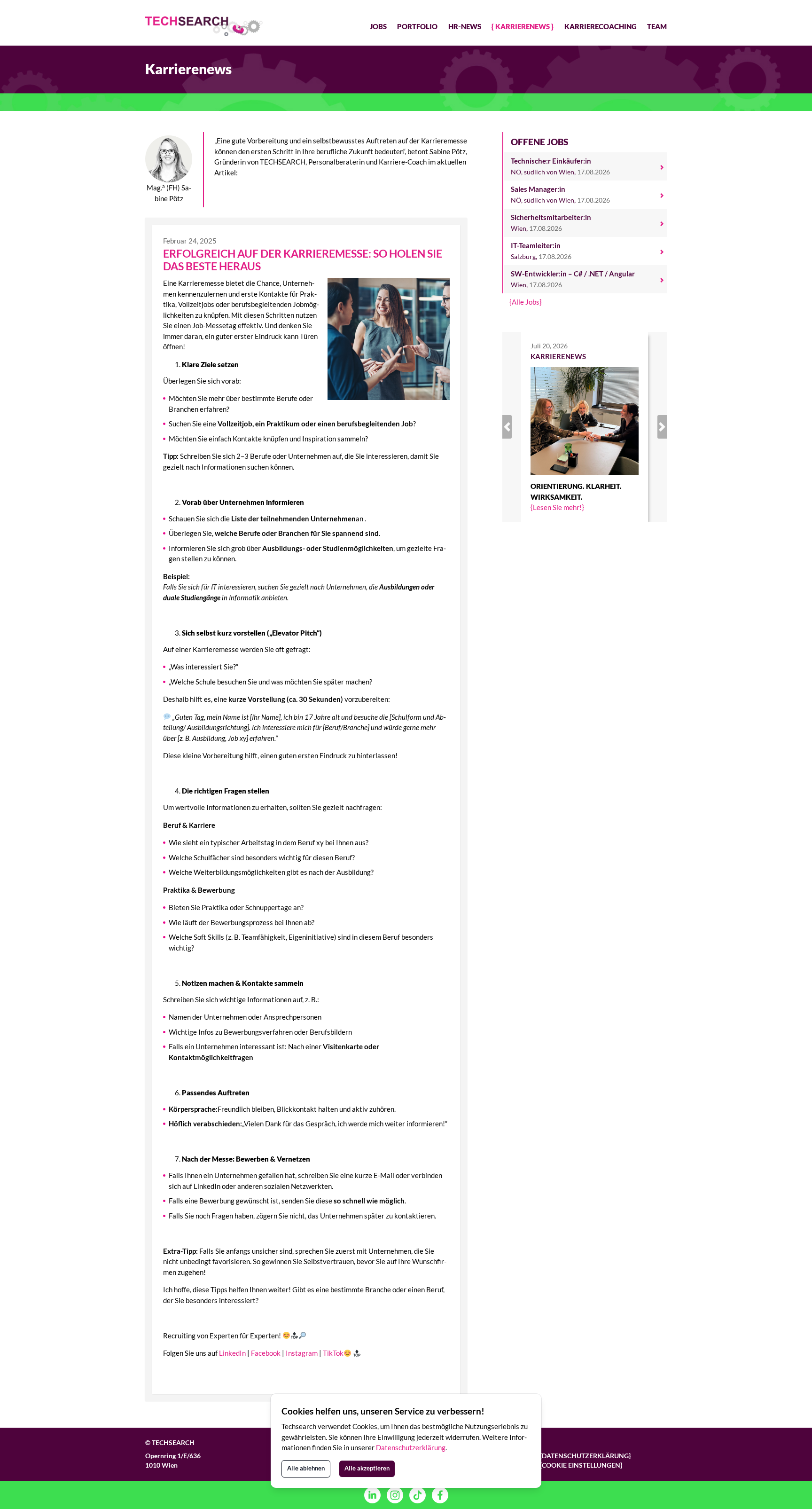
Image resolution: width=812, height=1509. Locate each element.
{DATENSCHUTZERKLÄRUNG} (585, 1456)
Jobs (378, 26)
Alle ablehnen (306, 1468)
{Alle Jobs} (525, 302)
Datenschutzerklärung (410, 1447)
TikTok (333, 1353)
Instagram (302, 1353)
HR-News (464, 26)
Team (657, 26)
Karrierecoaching (600, 26)
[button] (514, 427)
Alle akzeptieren (367, 1468)
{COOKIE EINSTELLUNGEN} (581, 1465)
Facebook (266, 1353)
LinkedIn (232, 1353)
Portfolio (417, 26)
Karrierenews (522, 26)
